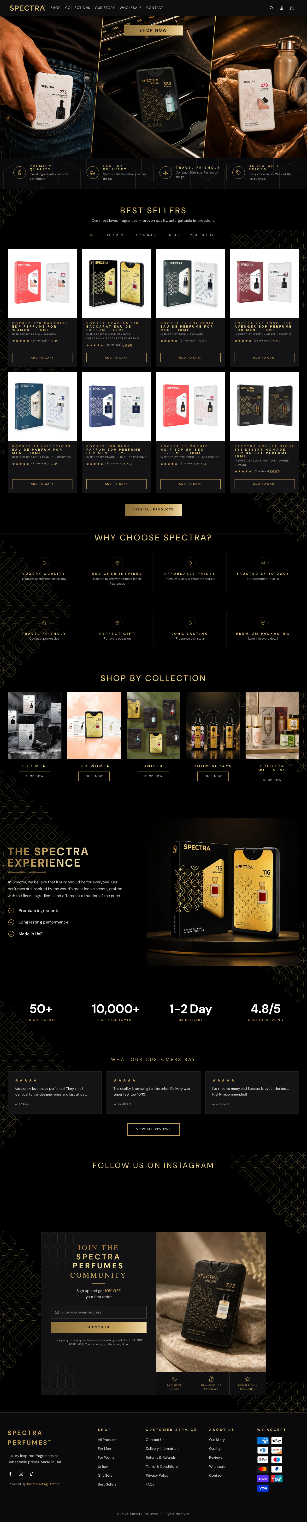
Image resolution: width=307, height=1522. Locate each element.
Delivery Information (162, 1448)
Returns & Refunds (161, 1457)
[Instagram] (21, 1473)
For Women (145, 235)
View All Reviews (153, 1129)
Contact (216, 1475)
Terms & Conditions (162, 1466)
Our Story (217, 1439)
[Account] (281, 8)
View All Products (153, 509)
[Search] (271, 8)
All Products (107, 1439)
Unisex (173, 235)
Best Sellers (107, 1484)
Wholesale (217, 1466)
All (93, 235)
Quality (215, 1448)
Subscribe (98, 1327)
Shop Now (153, 30)
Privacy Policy (157, 1475)
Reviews (215, 1457)
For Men (115, 235)
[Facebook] (10, 1473)
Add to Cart (42, 358)
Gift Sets (105, 1475)
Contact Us (155, 1439)
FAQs (150, 1484)
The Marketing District (43, 1484)
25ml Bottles (203, 235)
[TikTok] (31, 1473)
